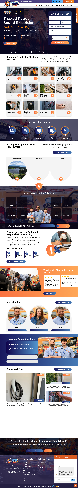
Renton (61, 158)
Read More (39, 400)
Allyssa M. (61, 327)
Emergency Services (57, 5)
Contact (71, 5)
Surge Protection (43, 112)
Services (40, 5)
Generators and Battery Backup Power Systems (43, 95)
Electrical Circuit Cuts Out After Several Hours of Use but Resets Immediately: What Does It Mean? (58, 405)
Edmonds (39, 158)
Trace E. (39, 327)
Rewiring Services (11, 112)
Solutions (65, 5)
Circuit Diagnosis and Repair (27, 79)
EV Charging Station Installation (26, 95)
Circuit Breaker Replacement (10, 79)
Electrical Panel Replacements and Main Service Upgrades (60, 79)
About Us (47, 5)
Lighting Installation (59, 95)
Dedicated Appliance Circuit (43, 79)
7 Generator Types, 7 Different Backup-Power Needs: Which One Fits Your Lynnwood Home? (58, 387)
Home (35, 5)
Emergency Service (9, 95)
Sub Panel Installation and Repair (27, 112)
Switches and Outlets (59, 112)
